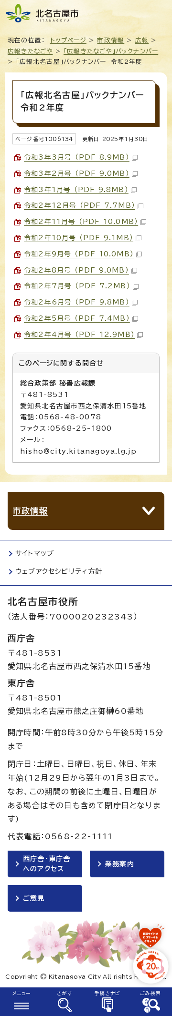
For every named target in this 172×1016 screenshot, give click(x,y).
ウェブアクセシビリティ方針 (59, 571)
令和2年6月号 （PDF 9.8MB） (76, 302)
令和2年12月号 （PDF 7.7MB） (79, 205)
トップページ (68, 40)
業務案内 (119, 864)
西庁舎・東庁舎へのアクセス (46, 863)
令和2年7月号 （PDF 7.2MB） (77, 286)
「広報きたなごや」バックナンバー (111, 51)
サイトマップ (34, 553)
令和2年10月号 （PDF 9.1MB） (78, 237)
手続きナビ (108, 993)
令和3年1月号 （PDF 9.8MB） (76, 189)
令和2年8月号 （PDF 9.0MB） (76, 270)
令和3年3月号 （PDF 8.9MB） (76, 157)
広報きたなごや (30, 51)
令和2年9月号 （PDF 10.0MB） (79, 254)
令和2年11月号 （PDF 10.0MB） (81, 221)
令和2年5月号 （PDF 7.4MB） (77, 318)
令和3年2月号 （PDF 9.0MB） (76, 173)
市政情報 (110, 40)
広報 (142, 40)
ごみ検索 (150, 993)
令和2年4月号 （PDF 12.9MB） (79, 334)
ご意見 (34, 898)
